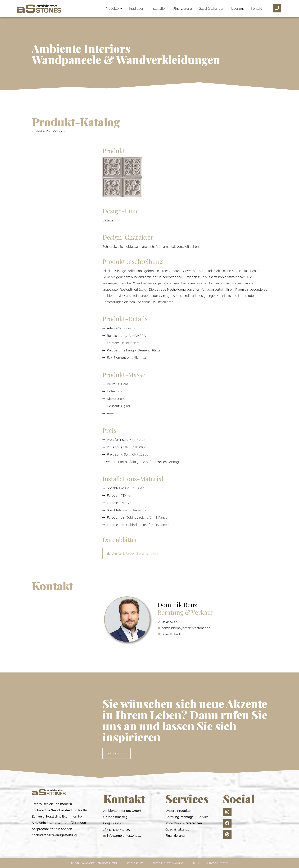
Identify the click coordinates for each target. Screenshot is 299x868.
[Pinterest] (227, 834)
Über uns (237, 8)
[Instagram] (227, 812)
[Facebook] (227, 823)
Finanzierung (182, 8)
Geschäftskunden (211, 8)
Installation (158, 8)
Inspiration (136, 8)
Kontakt (256, 8)
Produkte (112, 8)
